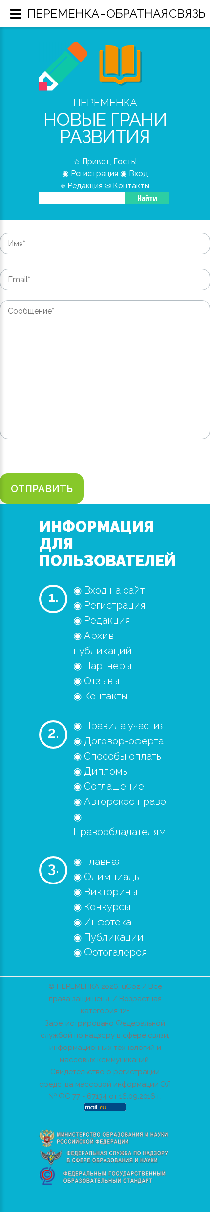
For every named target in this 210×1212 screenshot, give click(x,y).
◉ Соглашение (108, 786)
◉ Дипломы (101, 771)
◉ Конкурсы (102, 907)
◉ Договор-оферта (118, 741)
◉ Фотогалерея (110, 952)
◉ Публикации (108, 937)
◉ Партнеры (102, 666)
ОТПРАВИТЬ (42, 488)
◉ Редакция (101, 620)
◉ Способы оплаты (118, 756)
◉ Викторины (105, 892)
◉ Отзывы (96, 681)
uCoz (131, 986)
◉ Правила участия (119, 726)
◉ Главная (97, 861)
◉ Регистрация (109, 605)
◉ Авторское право (119, 801)
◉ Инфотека (102, 922)
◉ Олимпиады (107, 877)
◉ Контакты (100, 696)
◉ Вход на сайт (109, 590)
